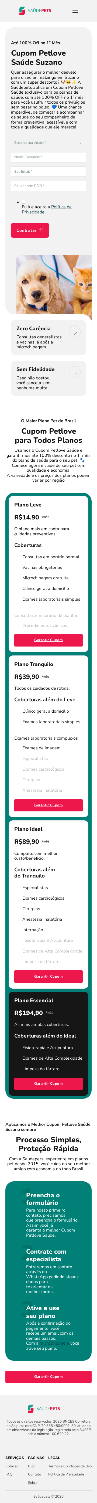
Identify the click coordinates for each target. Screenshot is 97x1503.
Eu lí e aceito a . (47, 210)
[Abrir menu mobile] (75, 11)
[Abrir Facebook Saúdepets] (44, 1444)
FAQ (8, 1475)
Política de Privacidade (66, 1475)
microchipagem (54, 1343)
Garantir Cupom (48, 640)
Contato (34, 1475)
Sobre (32, 1483)
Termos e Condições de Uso (70, 1466)
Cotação (11, 1466)
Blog (32, 1466)
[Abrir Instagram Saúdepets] (53, 1444)
